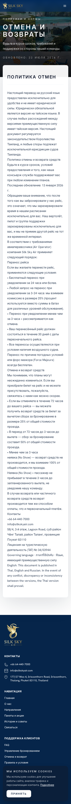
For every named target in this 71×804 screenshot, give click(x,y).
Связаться (10, 727)
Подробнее (47, 785)
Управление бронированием (22, 750)
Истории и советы (15, 721)
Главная (9, 698)
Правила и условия (16, 762)
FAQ (6, 745)
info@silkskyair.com (21, 670)
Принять (19, 793)
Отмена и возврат (15, 756)
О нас (7, 704)
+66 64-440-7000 (20, 664)
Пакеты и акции (14, 715)
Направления (12, 709)
